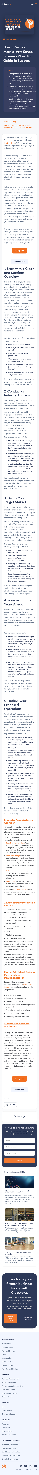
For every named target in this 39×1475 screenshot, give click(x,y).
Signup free (19, 250)
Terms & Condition (9, 1435)
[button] (36, 4)
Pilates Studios (7, 1362)
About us (5, 1424)
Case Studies (7, 1410)
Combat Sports (7, 1347)
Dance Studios (7, 1365)
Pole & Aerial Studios (10, 1369)
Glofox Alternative (9, 1448)
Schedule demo (19, 261)
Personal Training (8, 1351)
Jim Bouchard (9, 143)
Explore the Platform (28, 1318)
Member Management (10, 1379)
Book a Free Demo (10, 1318)
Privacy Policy (7, 1431)
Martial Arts (6, 1344)
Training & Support (9, 1414)
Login (31, 4)
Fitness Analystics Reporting (12, 1386)
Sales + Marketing (9, 1382)
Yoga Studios (7, 1358)
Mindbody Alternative (10, 1444)
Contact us (6, 1427)
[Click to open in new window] (21, 1465)
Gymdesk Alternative (10, 1459)
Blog (4, 1407)
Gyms (4, 1354)
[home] (7, 4)
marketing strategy (20, 889)
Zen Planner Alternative (11, 1452)
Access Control (7, 1397)
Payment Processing (9, 1393)
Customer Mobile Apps (10, 1389)
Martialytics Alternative (11, 1455)
